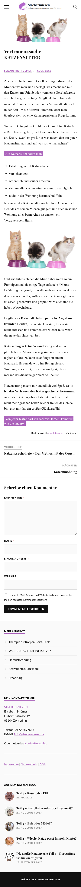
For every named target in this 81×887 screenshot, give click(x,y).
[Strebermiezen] (40, 8)
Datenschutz (29, 764)
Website (10, 576)
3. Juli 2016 (44, 70)
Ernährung (15, 677)
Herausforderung (20, 660)
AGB (42, 764)
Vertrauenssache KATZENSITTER (22, 54)
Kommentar (14, 497)
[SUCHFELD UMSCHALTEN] (75, 7)
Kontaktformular (35, 743)
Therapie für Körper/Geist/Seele (29, 642)
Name (9, 540)
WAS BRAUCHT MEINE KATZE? (30, 650)
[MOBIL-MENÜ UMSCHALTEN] (6, 7)
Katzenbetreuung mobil (24, 668)
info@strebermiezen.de (29, 734)
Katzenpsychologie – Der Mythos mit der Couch (39, 453)
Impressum (11, 764)
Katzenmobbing (65, 472)
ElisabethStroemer (18, 70)
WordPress (52, 879)
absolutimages (55, 433)
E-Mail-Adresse (16, 558)
